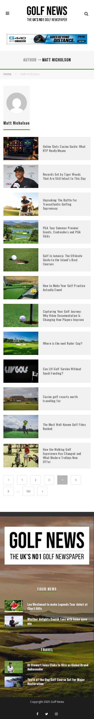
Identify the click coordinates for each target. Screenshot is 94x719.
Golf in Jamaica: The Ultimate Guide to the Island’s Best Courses (62, 259)
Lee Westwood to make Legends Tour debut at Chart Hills (57, 606)
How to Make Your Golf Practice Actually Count (64, 287)
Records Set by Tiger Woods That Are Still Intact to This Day (64, 176)
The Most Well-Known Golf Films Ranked (64, 426)
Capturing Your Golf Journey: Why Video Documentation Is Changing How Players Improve (63, 315)
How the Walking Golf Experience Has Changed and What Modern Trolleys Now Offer (62, 455)
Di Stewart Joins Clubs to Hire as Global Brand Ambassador (57, 666)
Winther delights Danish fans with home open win (57, 621)
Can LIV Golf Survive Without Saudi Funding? (62, 370)
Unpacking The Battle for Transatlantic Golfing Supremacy (60, 204)
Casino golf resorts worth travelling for (60, 398)
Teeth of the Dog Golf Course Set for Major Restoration (56, 681)
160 (28, 491)
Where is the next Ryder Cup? (63, 343)
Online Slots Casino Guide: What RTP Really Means (64, 148)
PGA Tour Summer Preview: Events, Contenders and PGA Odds (62, 231)
